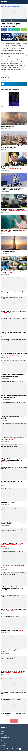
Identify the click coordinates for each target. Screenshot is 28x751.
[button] (24, 29)
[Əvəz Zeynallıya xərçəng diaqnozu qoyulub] (14, 12)
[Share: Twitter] (11, 29)
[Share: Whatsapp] (17, 29)
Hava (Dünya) (4, 743)
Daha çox (14, 721)
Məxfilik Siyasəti (4, 735)
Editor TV (3, 740)
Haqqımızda (3, 729)
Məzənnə (3, 745)
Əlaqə (2, 731)
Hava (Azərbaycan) (5, 741)
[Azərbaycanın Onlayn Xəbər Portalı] (6, 1)
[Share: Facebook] (4, 29)
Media (2, 733)
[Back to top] (24, 747)
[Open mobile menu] (25, 2)
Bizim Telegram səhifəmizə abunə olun (15, 84)
